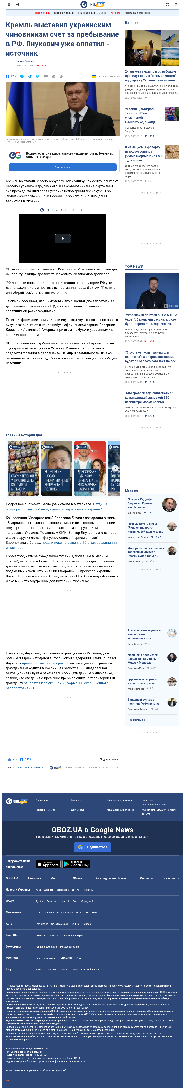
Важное (131, 23)
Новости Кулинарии (72, 935)
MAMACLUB (67, 958)
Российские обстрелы (137, 12)
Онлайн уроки (65, 912)
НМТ (94, 912)
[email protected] (47, 1061)
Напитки (53, 935)
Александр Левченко (138, 709)
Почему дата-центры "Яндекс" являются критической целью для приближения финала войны (144, 528)
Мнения (131, 490)
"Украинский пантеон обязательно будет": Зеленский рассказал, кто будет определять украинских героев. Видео (151, 319)
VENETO (115, 12)
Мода (75, 969)
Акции (75, 924)
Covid (79, 958)
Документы (77, 809)
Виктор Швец (134, 513)
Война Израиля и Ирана (92, 12)
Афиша (39, 969)
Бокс (75, 901)
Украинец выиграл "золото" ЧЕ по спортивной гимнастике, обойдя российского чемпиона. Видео (143, 115)
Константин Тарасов (138, 537)
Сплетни (51, 969)
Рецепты (40, 935)
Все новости (171, 878)
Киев (38, 889)
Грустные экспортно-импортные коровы (142, 681)
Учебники (48, 912)
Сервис (87, 924)
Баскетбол (52, 901)
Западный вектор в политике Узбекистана (143, 701)
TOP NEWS (134, 266)
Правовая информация (119, 800)
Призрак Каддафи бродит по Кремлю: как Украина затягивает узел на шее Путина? (141, 503)
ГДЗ (38, 912)
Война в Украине (64, 12)
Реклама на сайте (45, 809)
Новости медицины (46, 958)
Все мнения (135, 720)
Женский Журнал (90, 969)
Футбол (40, 901)
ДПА (78, 912)
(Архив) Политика (26, 61)
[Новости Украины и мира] (56, 768)
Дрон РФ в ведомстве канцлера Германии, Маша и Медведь (143, 658)
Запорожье (63, 889)
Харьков (48, 889)
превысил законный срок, (43, 663)
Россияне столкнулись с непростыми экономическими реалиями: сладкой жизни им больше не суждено (146, 634)
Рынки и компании (46, 946)
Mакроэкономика (69, 946)
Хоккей (66, 901)
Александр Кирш (136, 668)
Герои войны (42, 12)
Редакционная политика (30, 767)
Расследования (106, 878)
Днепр (75, 889)
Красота (63, 969)
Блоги (122, 878)
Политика (34, 878)
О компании (42, 800)
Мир (53, 878)
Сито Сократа (135, 644)
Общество (147, 878)
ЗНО (86, 912)
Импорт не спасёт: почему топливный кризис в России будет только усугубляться (146, 552)
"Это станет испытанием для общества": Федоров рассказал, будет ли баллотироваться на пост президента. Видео (151, 357)
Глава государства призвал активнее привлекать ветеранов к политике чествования (147, 333)
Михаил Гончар (136, 561)
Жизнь (77, 878)
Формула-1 (87, 901)
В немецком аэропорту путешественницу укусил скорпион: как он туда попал (143, 153)
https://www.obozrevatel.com (125, 985)
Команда (76, 800)
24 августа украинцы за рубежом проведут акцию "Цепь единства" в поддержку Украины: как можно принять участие (151, 76)
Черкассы (88, 889)
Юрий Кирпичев (136, 689)
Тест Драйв (42, 924)
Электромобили (60, 924)
